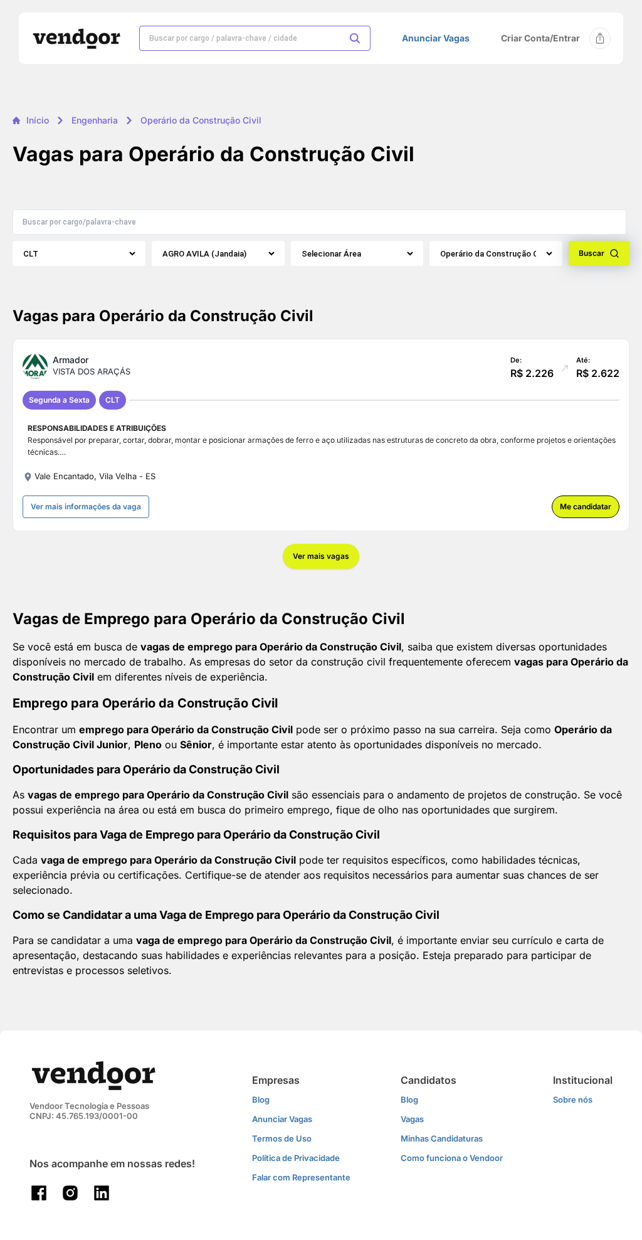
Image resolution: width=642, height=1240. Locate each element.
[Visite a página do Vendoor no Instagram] (70, 1193)
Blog (261, 1099)
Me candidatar (585, 506)
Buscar (591, 253)
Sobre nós (572, 1099)
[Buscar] (355, 38)
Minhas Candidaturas (442, 1138)
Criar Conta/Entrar (540, 38)
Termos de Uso (282, 1138)
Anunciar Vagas (436, 38)
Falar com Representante (301, 1177)
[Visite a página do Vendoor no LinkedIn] (101, 1193)
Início (37, 120)
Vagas (412, 1119)
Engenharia (94, 120)
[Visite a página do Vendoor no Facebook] (38, 1193)
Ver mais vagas (321, 556)
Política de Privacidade (296, 1158)
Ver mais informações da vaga (86, 506)
